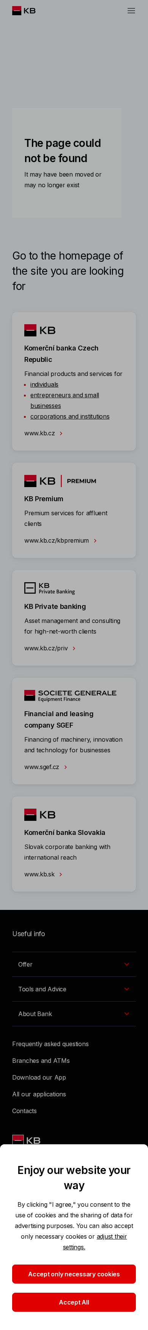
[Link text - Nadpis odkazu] (27, 1140)
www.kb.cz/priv (46, 648)
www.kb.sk (40, 874)
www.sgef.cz (42, 767)
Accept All (74, 1302)
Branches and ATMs (41, 1060)
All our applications (39, 1094)
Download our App (39, 1077)
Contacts (24, 1111)
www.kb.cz (40, 433)
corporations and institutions (70, 416)
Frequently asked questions (50, 1044)
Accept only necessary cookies (74, 1274)
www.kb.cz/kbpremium (57, 540)
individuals (44, 384)
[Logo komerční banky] (29, 10)
